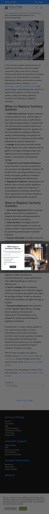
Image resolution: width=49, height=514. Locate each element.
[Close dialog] (46, 245)
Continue (13, 267)
